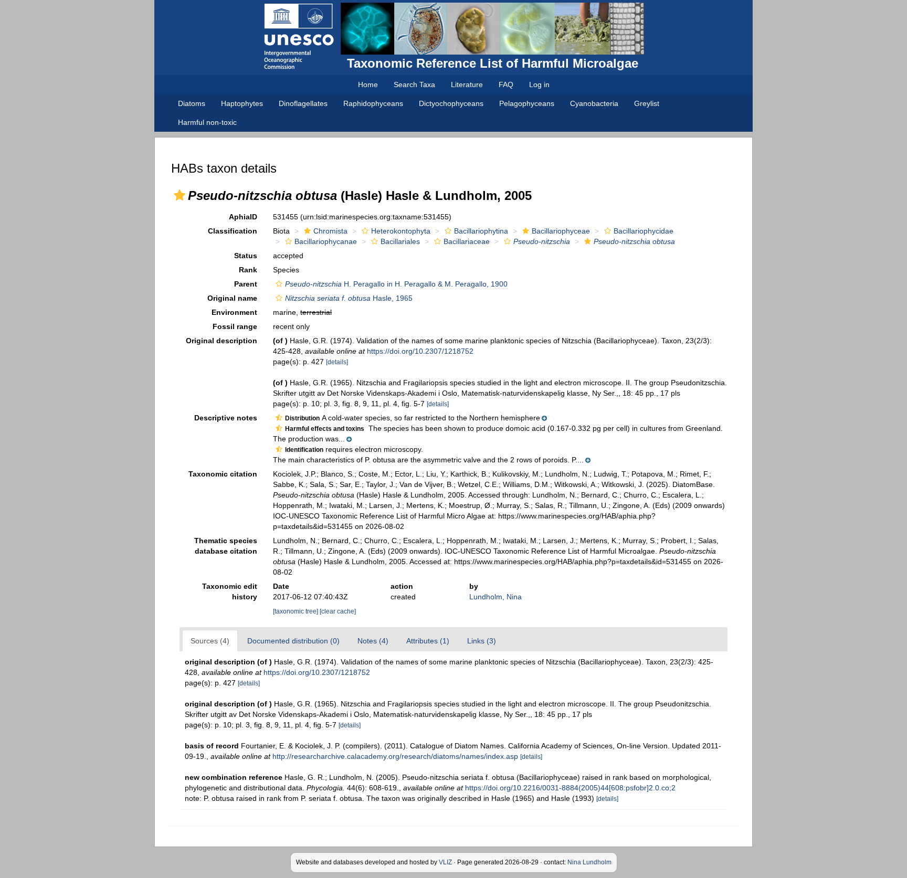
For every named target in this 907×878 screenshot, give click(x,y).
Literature (467, 84)
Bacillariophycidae (643, 231)
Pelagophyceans (526, 103)
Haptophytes (242, 103)
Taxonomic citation (222, 474)
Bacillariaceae (467, 241)
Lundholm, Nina (495, 597)
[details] (337, 362)
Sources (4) (210, 641)
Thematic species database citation (225, 545)
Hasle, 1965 (349, 298)
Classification (232, 231)
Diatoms (191, 103)
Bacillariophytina (481, 231)
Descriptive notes (225, 418)
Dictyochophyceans (451, 103)
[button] (179, 195)
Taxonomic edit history (229, 591)
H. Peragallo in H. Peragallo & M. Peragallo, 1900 (396, 284)
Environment (234, 312)
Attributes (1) (427, 641)
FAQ (506, 84)
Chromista (330, 231)
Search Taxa (414, 84)
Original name (232, 298)
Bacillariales (400, 241)
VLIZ (445, 862)
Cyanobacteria (594, 103)
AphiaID (243, 217)
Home (368, 84)
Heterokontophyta (400, 231)
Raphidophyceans (373, 103)
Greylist (646, 103)
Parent (245, 284)
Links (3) (481, 641)
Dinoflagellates (303, 103)
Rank (248, 270)
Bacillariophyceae (561, 231)
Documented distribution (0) (293, 641)
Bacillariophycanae (325, 241)
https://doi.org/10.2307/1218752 (420, 351)
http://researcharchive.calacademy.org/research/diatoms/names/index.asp (395, 756)
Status (245, 255)
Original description (221, 340)
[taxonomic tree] (296, 611)
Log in (539, 84)
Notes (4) (372, 641)
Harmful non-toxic (207, 122)
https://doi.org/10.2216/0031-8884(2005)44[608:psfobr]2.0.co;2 (570, 788)
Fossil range (235, 326)
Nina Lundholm (589, 862)
